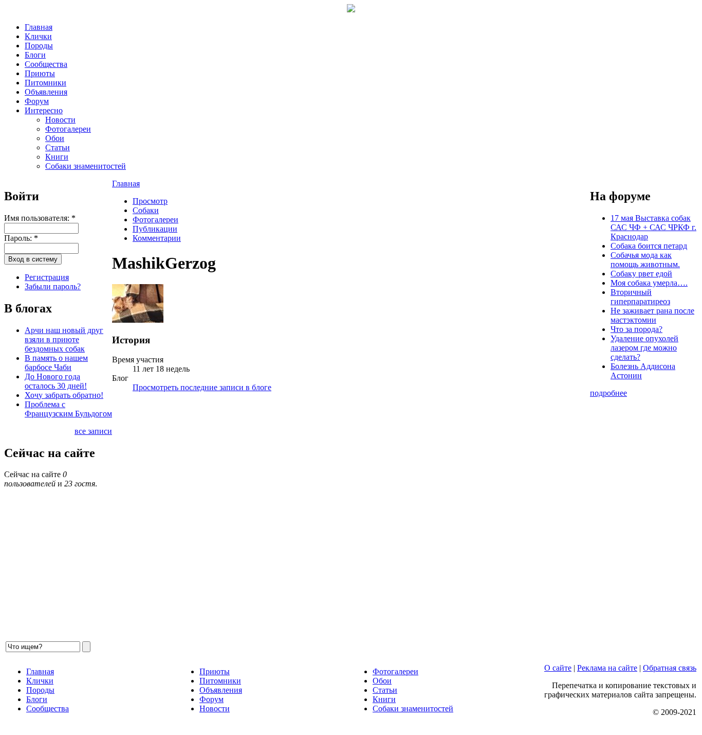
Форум (37, 101)
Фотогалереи (68, 129)
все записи (93, 431)
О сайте (557, 667)
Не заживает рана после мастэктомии (652, 315)
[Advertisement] (351, 520)
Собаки (146, 210)
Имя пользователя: (40, 218)
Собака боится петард (649, 245)
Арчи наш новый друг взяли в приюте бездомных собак (64, 339)
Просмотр (150, 201)
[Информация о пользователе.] (137, 320)
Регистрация (47, 277)
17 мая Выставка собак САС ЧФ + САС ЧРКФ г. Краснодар (653, 227)
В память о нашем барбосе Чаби (56, 363)
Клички (38, 36)
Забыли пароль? (53, 286)
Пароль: (21, 238)
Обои (54, 138)
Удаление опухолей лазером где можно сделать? (644, 347)
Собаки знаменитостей (85, 166)
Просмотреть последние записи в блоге (202, 387)
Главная (38, 27)
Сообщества (46, 64)
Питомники (45, 82)
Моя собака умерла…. (649, 282)
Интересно (44, 110)
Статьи (57, 147)
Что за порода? (636, 329)
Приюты (40, 73)
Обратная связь (669, 667)
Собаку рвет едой (641, 273)
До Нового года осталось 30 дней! (56, 381)
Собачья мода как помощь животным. (645, 260)
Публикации (155, 228)
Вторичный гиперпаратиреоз (640, 297)
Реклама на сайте (607, 667)
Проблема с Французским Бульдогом (68, 409)
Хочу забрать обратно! (64, 395)
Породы (39, 45)
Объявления (46, 91)
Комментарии (157, 238)
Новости (60, 119)
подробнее (608, 393)
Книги (56, 156)
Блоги (35, 54)
